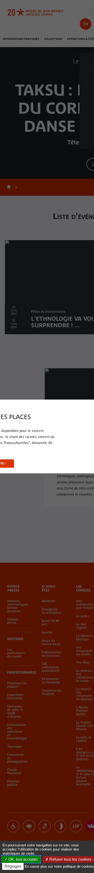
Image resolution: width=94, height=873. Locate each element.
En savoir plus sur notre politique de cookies (59, 866)
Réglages (13, 866)
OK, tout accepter (22, 859)
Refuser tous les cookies (69, 859)
